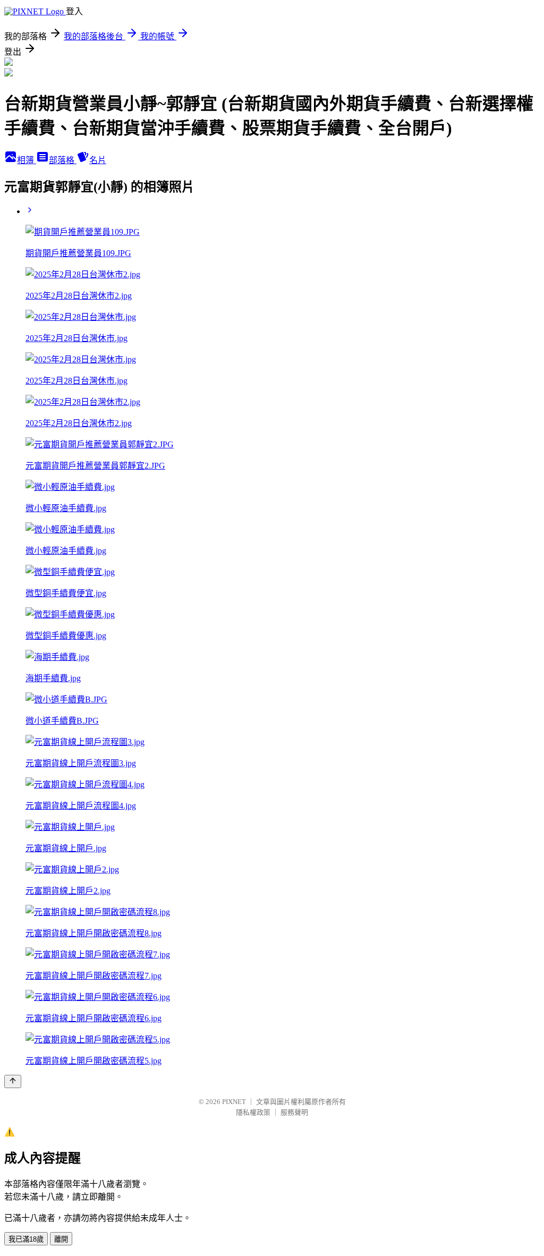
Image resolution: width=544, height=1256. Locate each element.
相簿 (26, 160)
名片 (97, 160)
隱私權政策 (253, 1112)
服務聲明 (294, 1112)
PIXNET (234, 1102)
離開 (61, 1239)
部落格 (62, 160)
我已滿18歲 (26, 1239)
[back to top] (12, 1081)
